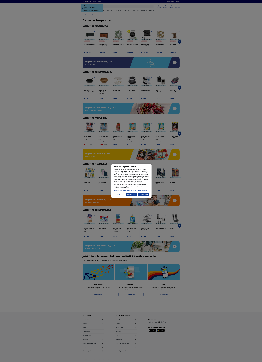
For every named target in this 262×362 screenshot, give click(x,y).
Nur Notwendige (131, 194)
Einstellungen (119, 194)
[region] (131, 181)
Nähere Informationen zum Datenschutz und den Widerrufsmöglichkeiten (131, 190)
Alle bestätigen (144, 194)
